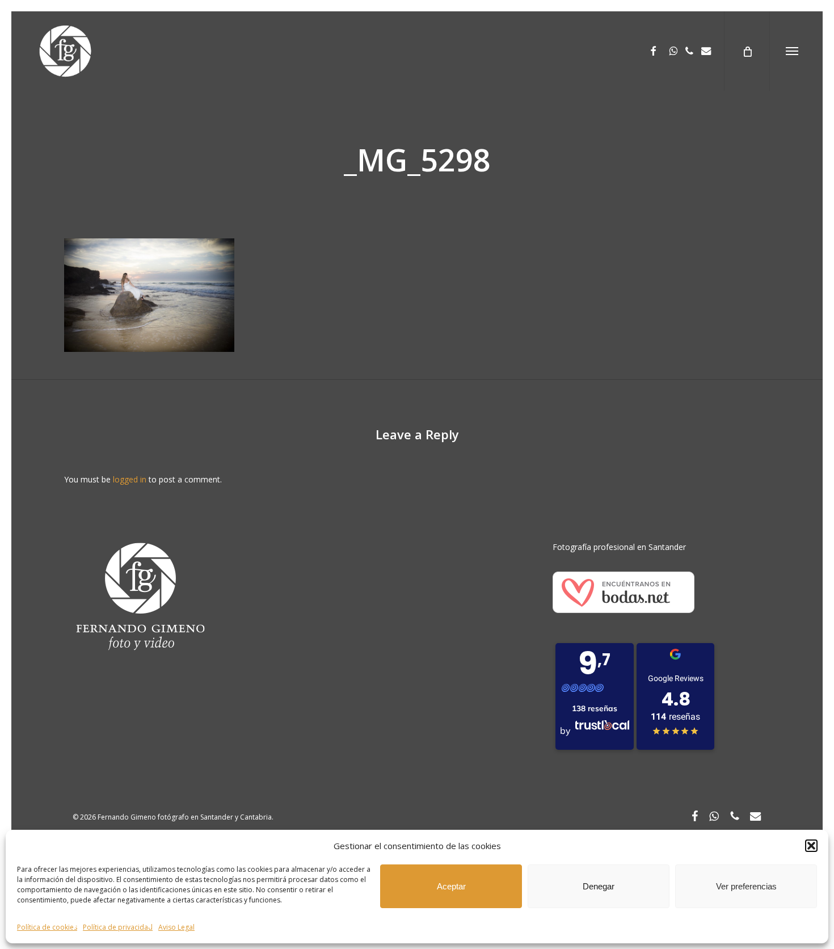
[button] (811, 845)
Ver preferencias (746, 886)
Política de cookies (47, 927)
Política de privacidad (118, 927)
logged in (129, 479)
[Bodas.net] (623, 618)
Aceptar (451, 886)
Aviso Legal (176, 927)
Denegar (598, 886)
